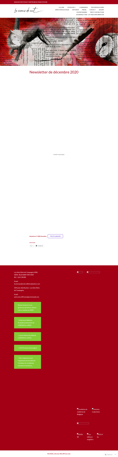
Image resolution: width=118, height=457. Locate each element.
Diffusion (75, 9)
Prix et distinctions (97, 12)
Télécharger (55, 236)
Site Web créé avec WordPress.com (58, 453)
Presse (84, 9)
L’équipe (101, 9)
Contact (92, 9)
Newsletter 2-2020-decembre (38, 236)
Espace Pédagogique (62, 9)
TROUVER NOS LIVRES (97, 7)
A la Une (61, 7)
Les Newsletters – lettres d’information (90, 14)
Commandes (83, 7)
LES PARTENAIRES (82, 12)
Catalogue (71, 7)
